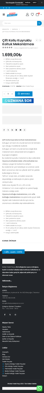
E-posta (20, 130)
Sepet (34, 2)
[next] (40, 40)
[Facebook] (3, 7)
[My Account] (27, 14)
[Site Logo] (12, 14)
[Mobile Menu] (3, 14)
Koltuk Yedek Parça (22, 4)
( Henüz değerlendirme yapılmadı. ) (26, 48)
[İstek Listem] (32, 14)
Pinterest (16, 130)
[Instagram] (9, 7)
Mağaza (27, 2)
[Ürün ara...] (39, 23)
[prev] (36, 40)
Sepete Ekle (25, 94)
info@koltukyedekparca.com (13, 303)
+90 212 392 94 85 (8, 298)
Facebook (4, 130)
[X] (6, 7)
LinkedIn (12, 130)
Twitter (8, 130)
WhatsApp (24, 130)
